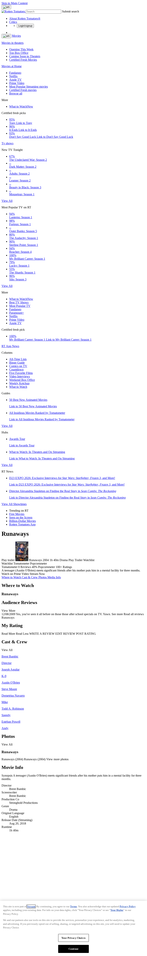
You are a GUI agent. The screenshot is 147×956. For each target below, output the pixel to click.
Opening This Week (21, 49)
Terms (73, 906)
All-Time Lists (18, 359)
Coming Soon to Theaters (24, 56)
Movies (16, 35)
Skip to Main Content (15, 3)
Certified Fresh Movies (23, 59)
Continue (73, 948)
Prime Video (16, 83)
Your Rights (116, 910)
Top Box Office (18, 52)
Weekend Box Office (22, 379)
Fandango (15, 72)
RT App (7, 346)
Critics (13, 22)
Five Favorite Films (21, 373)
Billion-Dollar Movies (22, 521)
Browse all (15, 93)
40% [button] (34, 567)
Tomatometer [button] (9, 567)
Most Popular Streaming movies (28, 86)
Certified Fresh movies (23, 90)
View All (7, 200)
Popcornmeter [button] (46, 567)
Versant (31, 906)
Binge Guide (17, 362)
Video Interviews (19, 376)
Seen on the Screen (20, 517)
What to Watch (21, 106)
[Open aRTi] (6, 7)
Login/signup (25, 25)
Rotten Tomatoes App (22, 524)
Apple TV (15, 79)
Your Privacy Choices (73, 937)
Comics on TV (18, 366)
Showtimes (20, 504)
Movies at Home (12, 66)
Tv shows (7, 143)
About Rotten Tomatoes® (24, 18)
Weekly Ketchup (19, 383)
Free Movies (16, 514)
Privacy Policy (128, 906)
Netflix (13, 76)
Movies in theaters (13, 42)
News (15, 346)
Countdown (16, 369)
